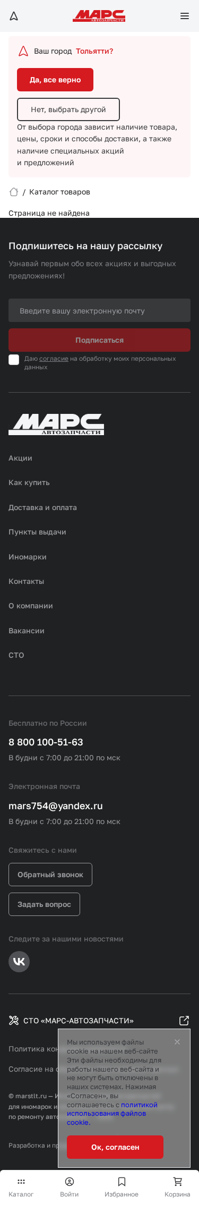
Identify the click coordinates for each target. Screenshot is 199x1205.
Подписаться (99, 339)
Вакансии (26, 630)
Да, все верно (55, 79)
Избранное (122, 1194)
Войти (69, 1194)
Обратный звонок (50, 874)
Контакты (26, 580)
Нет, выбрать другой (68, 109)
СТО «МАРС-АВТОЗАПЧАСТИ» (78, 1020)
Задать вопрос (44, 904)
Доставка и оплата (42, 507)
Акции (20, 457)
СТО (16, 654)
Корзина (178, 1194)
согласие (53, 358)
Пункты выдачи (37, 531)
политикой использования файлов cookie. (112, 1113)
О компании (30, 605)
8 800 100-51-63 (45, 742)
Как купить (29, 482)
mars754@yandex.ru (55, 805)
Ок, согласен (115, 1146)
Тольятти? (94, 50)
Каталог (21, 1194)
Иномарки (27, 556)
